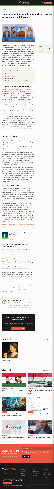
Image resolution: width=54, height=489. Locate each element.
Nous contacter (36, 473)
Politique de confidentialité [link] (17, 485)
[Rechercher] (42, 3)
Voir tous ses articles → (13, 311)
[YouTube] (50, 475)
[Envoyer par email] (50, 49)
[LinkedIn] (44, 477)
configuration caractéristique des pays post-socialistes (15, 278)
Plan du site (35, 475)
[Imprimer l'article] (42, 51)
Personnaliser (6, 485)
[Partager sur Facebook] (42, 49)
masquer (15, 70)
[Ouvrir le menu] (3, 3)
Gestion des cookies (29, 486)
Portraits (23, 475)
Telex (15, 211)
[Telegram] (48, 475)
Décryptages (11, 9)
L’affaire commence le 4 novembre (10, 89)
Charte (34, 469)
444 (30, 259)
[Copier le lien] (39, 51)
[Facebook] (46, 474)
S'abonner (26, 456)
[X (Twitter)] (44, 474)
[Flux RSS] (46, 477)
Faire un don (46, 469)
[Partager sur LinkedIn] (44, 49)
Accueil (4, 9)
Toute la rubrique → (47, 370)
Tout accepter (7, 483)
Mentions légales (36, 471)
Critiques (23, 473)
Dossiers (23, 471)
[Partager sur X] (39, 49)
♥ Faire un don (48, 2)
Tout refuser (17, 483)
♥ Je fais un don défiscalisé (18, 328)
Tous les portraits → (47, 339)
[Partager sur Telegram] (47, 49)
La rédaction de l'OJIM (6, 20)
